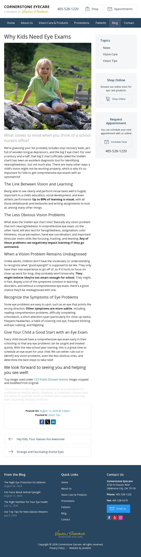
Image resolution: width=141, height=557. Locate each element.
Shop (94, 9)
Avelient (86, 548)
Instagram (120, 517)
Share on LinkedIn (53, 422)
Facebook (109, 517)
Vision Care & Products (53, 23)
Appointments (123, 9)
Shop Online (118, 99)
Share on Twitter (47, 422)
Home (11, 23)
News (106, 48)
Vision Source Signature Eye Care (70, 534)
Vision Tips (54, 415)
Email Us (121, 508)
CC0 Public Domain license (51, 379)
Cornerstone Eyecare (70, 544)
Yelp (114, 517)
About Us (27, 23)
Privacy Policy (57, 548)
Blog (115, 23)
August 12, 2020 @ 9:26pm (55, 410)
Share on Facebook (42, 422)
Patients (100, 23)
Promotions (81, 23)
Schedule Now (118, 142)
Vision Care (110, 54)
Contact (129, 23)
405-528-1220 (68, 9)
